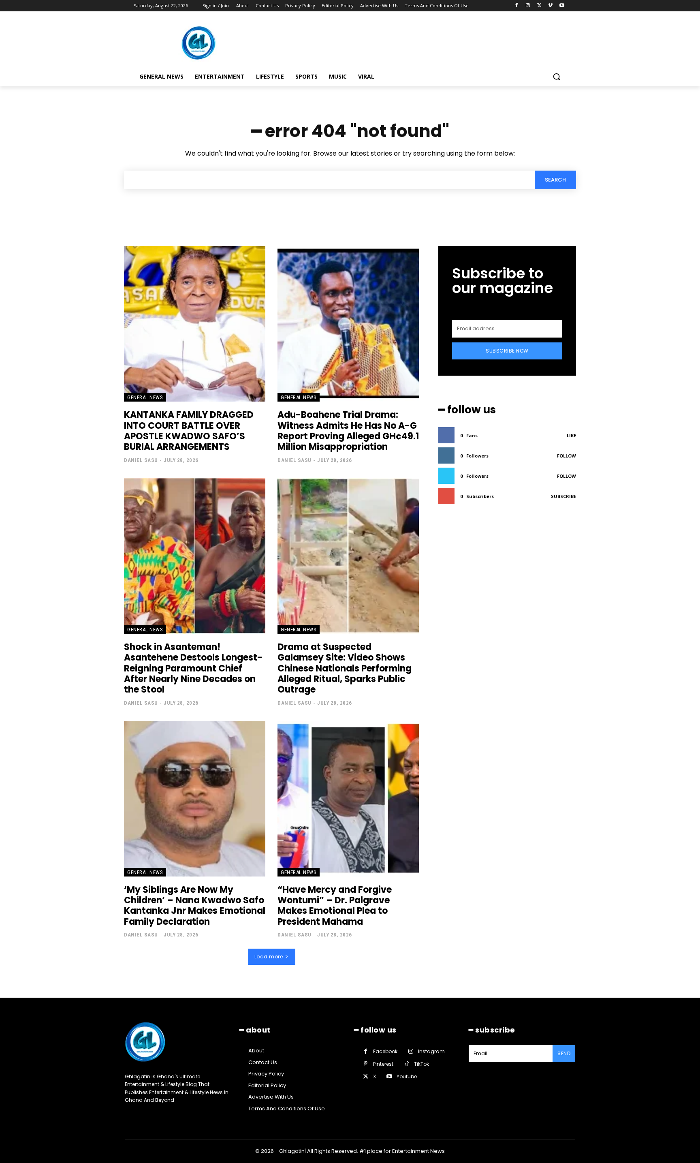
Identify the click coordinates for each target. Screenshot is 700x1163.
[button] (556, 76)
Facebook (385, 1051)
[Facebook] (516, 6)
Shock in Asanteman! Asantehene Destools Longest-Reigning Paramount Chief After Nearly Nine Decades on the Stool (193, 668)
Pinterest (383, 1063)
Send (563, 1053)
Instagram (431, 1051)
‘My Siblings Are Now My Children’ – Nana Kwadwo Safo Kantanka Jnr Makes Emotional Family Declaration (194, 905)
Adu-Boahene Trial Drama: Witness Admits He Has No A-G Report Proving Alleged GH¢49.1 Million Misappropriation (348, 430)
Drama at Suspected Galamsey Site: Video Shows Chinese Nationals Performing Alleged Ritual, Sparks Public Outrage (344, 668)
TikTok (421, 1063)
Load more (268, 956)
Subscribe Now (507, 350)
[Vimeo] (550, 6)
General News (145, 397)
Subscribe (563, 496)
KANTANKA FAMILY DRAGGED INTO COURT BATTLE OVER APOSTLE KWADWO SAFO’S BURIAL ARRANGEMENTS (189, 430)
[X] (539, 6)
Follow (566, 456)
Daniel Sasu (141, 460)
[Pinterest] (366, 1064)
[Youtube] (561, 6)
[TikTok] (406, 1064)
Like (571, 435)
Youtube (407, 1076)
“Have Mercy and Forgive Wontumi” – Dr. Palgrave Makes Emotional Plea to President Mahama (334, 905)
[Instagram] (528, 6)
